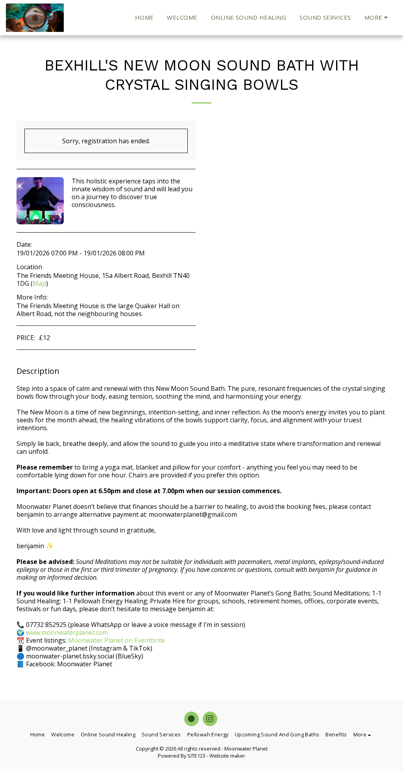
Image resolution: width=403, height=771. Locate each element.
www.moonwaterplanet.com (67, 632)
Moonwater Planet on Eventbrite (116, 640)
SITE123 (196, 755)
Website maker (227, 755)
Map (39, 283)
